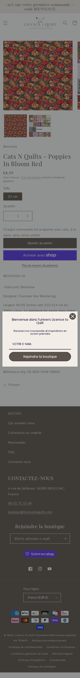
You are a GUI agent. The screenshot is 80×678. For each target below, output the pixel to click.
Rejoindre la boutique (40, 356)
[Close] (73, 316)
